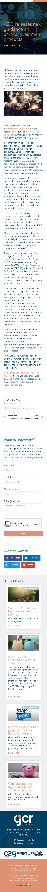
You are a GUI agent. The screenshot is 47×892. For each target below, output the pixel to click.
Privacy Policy (15, 884)
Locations (25, 832)
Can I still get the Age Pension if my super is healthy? (21, 786)
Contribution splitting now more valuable (22, 659)
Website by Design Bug (23, 885)
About (16, 830)
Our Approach (12, 832)
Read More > (14, 626)
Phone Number (11, 489)
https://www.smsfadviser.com (19, 408)
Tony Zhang (10, 402)
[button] (13, 558)
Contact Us (24, 835)
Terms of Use (24, 884)
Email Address (11, 477)
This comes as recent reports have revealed (21, 374)
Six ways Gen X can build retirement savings (22, 611)
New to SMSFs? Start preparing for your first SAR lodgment (23, 730)
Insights (38, 832)
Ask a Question (11, 501)
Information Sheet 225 (18, 128)
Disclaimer (32, 884)
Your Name (9, 465)
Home (8, 830)
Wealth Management (30, 830)
